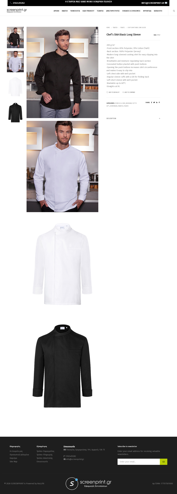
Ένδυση (115, 27)
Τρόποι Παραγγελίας (45, 451)
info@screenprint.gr (75, 459)
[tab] (133, 118)
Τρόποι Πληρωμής (45, 455)
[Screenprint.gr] (17, 12)
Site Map (13, 461)
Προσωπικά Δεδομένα (19, 455)
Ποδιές (122, 27)
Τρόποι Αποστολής (45, 458)
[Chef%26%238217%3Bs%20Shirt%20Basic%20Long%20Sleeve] (152, 102)
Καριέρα (13, 458)
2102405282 (71, 456)
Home (108, 27)
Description (111, 118)
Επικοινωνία (42, 461)
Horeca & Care (120, 103)
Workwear (113, 106)
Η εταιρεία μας (16, 451)
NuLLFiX (40, 483)
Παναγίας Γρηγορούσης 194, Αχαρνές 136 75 (85, 450)
